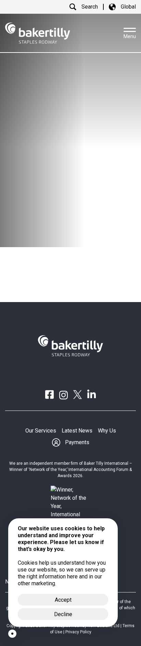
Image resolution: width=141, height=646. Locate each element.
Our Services (40, 430)
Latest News (77, 430)
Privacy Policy (78, 632)
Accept (63, 600)
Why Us (107, 430)
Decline (63, 614)
